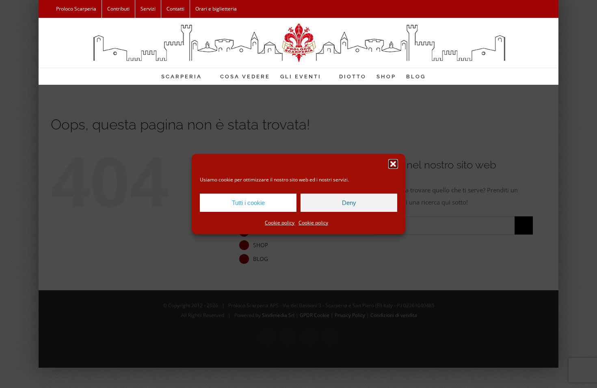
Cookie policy (279, 222)
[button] (393, 164)
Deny (349, 202)
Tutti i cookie (248, 202)
